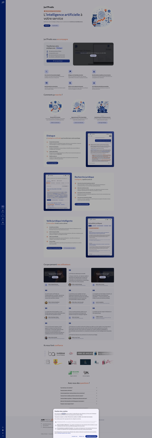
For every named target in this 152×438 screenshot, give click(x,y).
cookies (63, 413)
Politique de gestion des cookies (64, 433)
